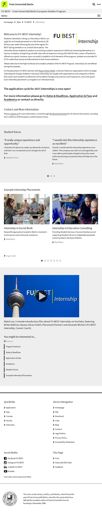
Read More (58, 163)
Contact (58, 429)
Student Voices (12, 157)
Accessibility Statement (64, 442)
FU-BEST (28, 22)
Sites (19, 22)
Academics (10, 99)
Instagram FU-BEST (16, 462)
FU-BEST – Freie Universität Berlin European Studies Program (33, 11)
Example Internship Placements (19, 375)
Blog (57, 425)
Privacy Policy (61, 438)
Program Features (13, 346)
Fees (8, 412)
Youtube (11, 471)
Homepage (8, 22)
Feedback (59, 467)
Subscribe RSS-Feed (63, 462)
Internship (10, 425)
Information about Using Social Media (17, 477)
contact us (14, 113)
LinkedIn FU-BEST (15, 467)
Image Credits (11, 256)
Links (57, 420)
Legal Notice (60, 433)
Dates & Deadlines (57, 96)
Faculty (9, 420)
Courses (9, 416)
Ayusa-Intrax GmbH (47, 70)
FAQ (56, 412)
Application (11, 407)
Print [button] (57, 458)
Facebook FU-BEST (15, 458)
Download (59, 416)
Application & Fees (80, 96)
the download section (58, 113)
